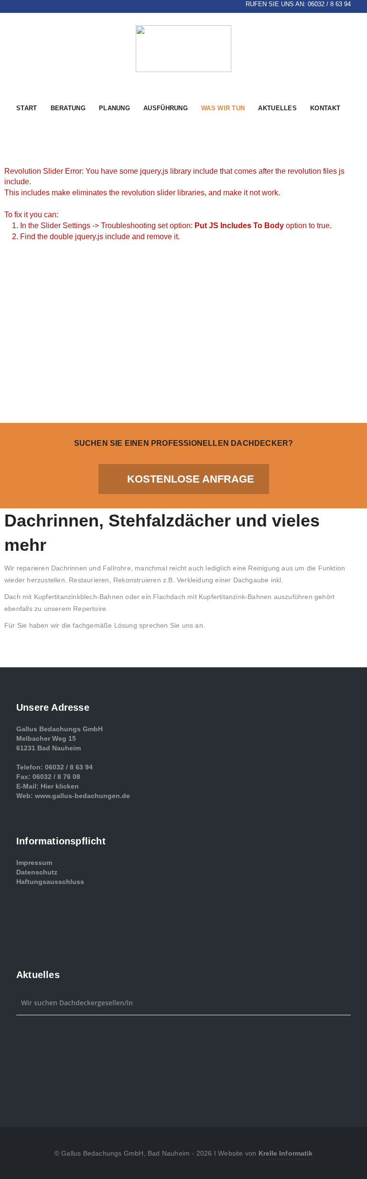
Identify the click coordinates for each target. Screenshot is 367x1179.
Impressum (34, 862)
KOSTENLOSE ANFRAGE (190, 479)
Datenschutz (36, 872)
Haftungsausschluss (50, 881)
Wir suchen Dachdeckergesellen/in (77, 1002)
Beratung (68, 108)
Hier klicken (60, 786)
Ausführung (165, 108)
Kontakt (325, 108)
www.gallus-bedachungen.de (82, 796)
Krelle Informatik (286, 1153)
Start (26, 108)
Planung (114, 108)
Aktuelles (277, 108)
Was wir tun (223, 108)
